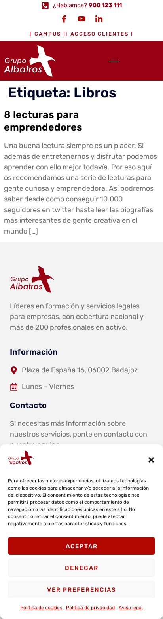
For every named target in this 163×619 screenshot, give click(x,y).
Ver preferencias (81, 589)
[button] (151, 460)
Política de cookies (41, 607)
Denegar (82, 568)
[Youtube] (81, 19)
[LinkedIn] (99, 19)
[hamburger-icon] (114, 61)
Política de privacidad (90, 607)
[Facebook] (64, 19)
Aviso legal (131, 607)
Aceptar (82, 546)
